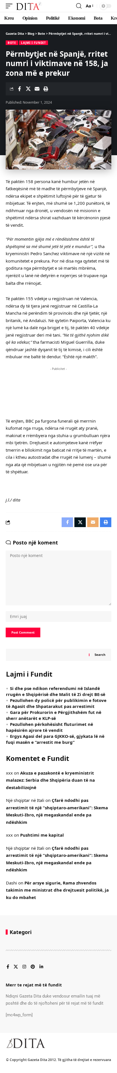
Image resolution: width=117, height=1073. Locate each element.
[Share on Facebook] (19, 88)
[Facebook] (8, 967)
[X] (16, 967)
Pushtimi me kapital (42, 835)
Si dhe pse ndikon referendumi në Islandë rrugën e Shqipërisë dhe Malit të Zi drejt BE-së (55, 691)
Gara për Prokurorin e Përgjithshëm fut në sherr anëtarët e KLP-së (53, 715)
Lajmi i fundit (33, 43)
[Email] (37, 88)
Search (100, 654)
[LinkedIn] (41, 967)
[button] (10, 6)
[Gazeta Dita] (28, 6)
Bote (12, 43)
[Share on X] (28, 88)
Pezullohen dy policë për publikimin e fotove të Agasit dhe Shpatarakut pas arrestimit (56, 703)
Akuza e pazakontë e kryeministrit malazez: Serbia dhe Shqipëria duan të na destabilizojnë (50, 780)
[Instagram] (24, 967)
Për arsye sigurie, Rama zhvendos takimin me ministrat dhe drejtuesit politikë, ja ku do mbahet (57, 890)
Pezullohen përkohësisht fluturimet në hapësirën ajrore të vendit (49, 727)
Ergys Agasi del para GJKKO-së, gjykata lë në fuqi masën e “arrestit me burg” (55, 739)
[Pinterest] (33, 967)
